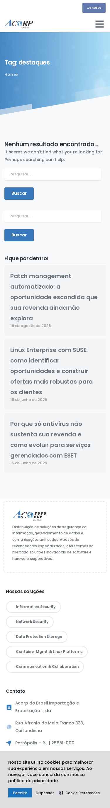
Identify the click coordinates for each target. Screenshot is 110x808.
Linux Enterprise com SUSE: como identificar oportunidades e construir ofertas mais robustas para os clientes (51, 371)
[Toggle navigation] (100, 24)
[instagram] (19, 8)
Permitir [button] (20, 792)
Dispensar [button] (45, 792)
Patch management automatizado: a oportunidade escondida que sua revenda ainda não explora (54, 297)
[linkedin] (10, 8)
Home (11, 74)
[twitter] (27, 8)
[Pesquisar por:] (52, 174)
